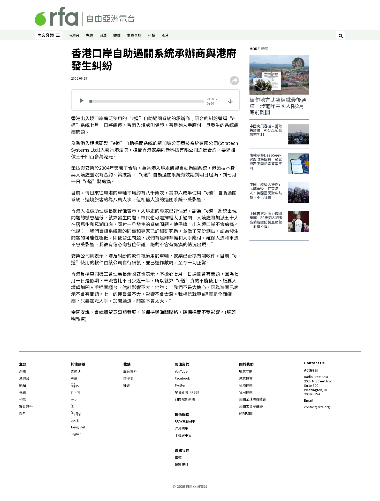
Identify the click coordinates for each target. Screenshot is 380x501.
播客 (126, 385)
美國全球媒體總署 (252, 399)
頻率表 (128, 378)
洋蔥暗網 (181, 428)
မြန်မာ (75, 385)
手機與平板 (183, 435)
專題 (89, 35)
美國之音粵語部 (251, 406)
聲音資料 (26, 406)
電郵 (178, 457)
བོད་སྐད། (76, 413)
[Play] (83, 101)
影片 (165, 35)
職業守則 (246, 371)
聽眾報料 (181, 464)
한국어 (75, 392)
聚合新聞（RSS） (188, 392)
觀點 (116, 35)
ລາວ (74, 399)
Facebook (182, 378)
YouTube (181, 371)
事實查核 (134, 35)
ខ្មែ (72, 406)
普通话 (76, 371)
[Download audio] (230, 100)
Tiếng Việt (78, 427)
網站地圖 (246, 413)
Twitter (180, 385)
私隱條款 (246, 385)
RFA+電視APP (185, 421)
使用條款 (246, 392)
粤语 (74, 378)
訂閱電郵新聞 (185, 399)
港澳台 (74, 35)
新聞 (22, 371)
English (76, 433)
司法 (103, 35)
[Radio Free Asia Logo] (85, 15)
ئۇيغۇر (75, 420)
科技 (151, 35)
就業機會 (246, 378)
